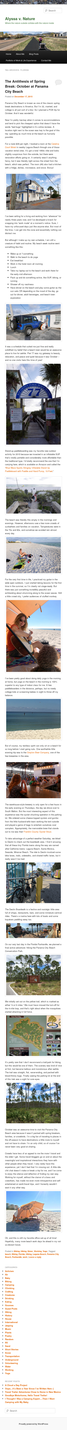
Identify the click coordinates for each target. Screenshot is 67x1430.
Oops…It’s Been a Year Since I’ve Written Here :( (29, 1388)
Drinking (9, 1298)
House (8, 1318)
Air (6, 1274)
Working (38, 1251)
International (11, 1322)
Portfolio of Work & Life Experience (21, 60)
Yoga (45, 1251)
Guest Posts (11, 1308)
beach (8, 1254)
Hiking (24, 1251)
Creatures (10, 1294)
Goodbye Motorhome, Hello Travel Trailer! (26, 1395)
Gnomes (9, 1305)
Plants (8, 1332)
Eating (8, 1301)
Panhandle (17, 1257)
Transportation (12, 1356)
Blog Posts (34, 54)
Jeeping (9, 1325)
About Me (20, 54)
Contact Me (46, 60)
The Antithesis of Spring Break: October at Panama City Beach (26, 86)
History (8, 1315)
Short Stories (11, 1349)
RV (6, 1342)
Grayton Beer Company (38, 752)
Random (9, 1339)
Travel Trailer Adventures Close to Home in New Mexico (33, 1391)
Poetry (8, 1335)
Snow (8, 1352)
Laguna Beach (39, 1254)
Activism (9, 1271)
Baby (7, 1278)
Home (8, 54)
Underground (11, 1359)
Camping (9, 1284)
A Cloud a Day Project (16, 1385)
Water (30, 1251)
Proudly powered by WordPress (33, 1423)
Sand (7, 1346)
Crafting (9, 1291)
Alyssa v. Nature (20, 18)
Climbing (9, 1288)
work (25, 1257)
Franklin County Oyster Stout (37, 831)
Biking (17, 1251)
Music (8, 1328)
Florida (22, 1254)
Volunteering (11, 1363)
